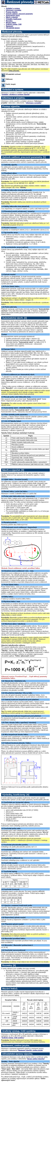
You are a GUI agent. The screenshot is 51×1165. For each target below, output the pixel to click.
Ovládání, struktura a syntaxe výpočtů (15, 94)
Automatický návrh (13, 15)
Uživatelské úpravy (13, 28)
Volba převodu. (14, 71)
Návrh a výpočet (12, 17)
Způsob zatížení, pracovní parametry (19, 14)
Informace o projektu (13, 10)
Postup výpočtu (11, 12)
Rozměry (9, 21)
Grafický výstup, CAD (13, 24)
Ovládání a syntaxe (13, 8)
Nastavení (9, 26)
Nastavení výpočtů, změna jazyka (30, 1050)
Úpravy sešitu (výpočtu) (35, 1059)
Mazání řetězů (11, 22)
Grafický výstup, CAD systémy (13, 1038)
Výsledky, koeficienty (13, 19)
